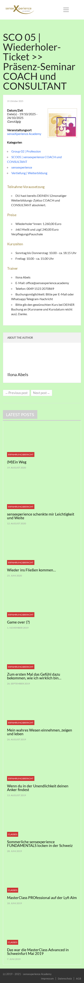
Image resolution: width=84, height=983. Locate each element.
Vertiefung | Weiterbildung (29, 173)
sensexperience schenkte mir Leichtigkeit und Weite (40, 516)
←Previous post (16, 393)
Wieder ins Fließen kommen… (31, 570)
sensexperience (21, 167)
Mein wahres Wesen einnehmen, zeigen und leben (39, 732)
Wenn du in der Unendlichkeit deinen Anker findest (37, 788)
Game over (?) (18, 622)
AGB (78, 978)
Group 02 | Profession (26, 151)
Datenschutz (65, 978)
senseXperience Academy (24, 134)
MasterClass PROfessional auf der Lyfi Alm (42, 897)
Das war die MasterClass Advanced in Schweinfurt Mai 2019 (38, 951)
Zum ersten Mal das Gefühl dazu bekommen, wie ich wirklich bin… (34, 676)
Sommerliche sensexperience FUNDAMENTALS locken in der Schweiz (40, 843)
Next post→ (41, 393)
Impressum (47, 978)
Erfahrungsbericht (20, 454)
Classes (12, 834)
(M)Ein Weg (16, 462)
